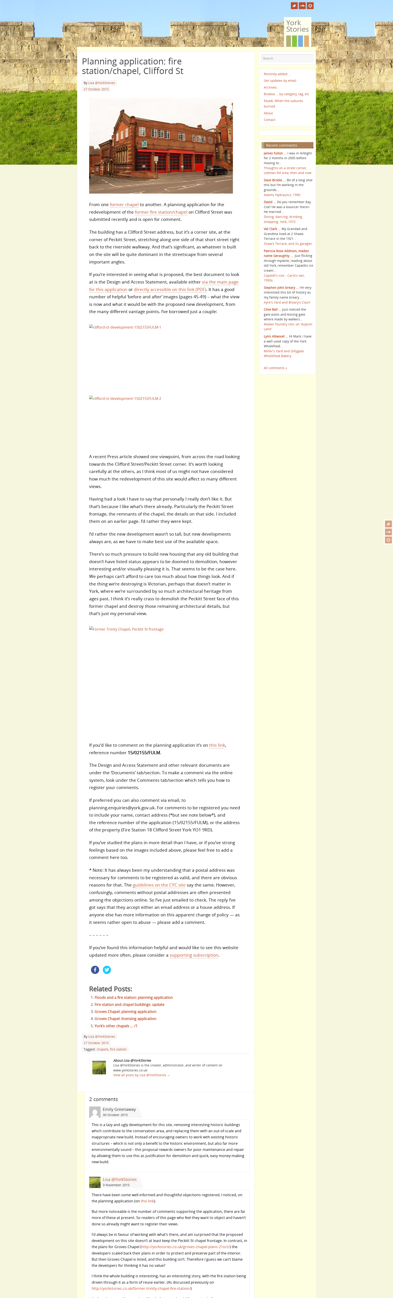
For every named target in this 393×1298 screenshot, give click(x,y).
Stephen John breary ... (281, 287)
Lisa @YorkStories (101, 83)
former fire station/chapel (161, 213)
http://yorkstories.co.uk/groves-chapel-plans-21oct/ (185, 1252)
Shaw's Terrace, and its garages (288, 243)
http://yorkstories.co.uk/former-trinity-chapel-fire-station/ (141, 1293)
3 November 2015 (116, 1190)
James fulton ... (275, 153)
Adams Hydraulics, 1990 (282, 195)
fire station (118, 1055)
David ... (270, 202)
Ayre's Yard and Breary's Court (287, 302)
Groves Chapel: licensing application (125, 1024)
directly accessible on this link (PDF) (170, 290)
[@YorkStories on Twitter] (388, 524)
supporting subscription (194, 960)
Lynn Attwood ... (276, 336)
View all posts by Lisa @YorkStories (141, 1080)
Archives (270, 87)
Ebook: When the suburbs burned (283, 103)
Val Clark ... (272, 229)
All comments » (275, 368)
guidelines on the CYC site (159, 890)
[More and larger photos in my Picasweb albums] (388, 540)
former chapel (124, 205)
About (268, 113)
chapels (102, 1055)
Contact (269, 120)
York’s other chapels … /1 (116, 1031)
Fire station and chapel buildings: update (129, 1009)
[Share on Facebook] (95, 978)
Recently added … (277, 74)
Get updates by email (280, 80)
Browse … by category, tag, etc (286, 94)
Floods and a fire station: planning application (134, 1002)
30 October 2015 (115, 1120)
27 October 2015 (96, 89)
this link (217, 750)
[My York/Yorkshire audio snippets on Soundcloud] (388, 532)
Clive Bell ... (272, 309)
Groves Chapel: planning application (125, 1017)
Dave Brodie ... (275, 180)
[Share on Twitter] (107, 978)
